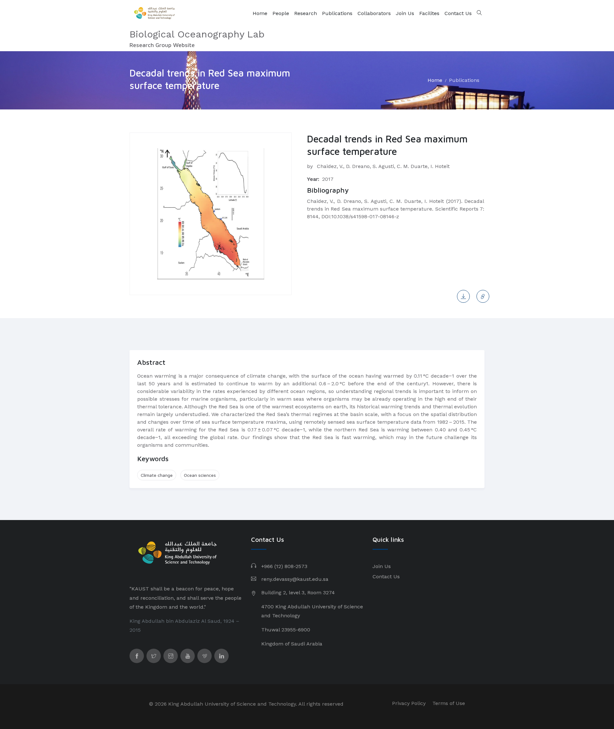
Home (260, 13)
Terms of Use (448, 703)
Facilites (429, 13)
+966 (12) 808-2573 (284, 566)
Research (305, 13)
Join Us (405, 13)
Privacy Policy (409, 703)
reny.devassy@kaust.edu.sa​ (294, 579)
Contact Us (458, 13)
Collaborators (374, 13)
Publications (337, 13)
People (280, 13)
